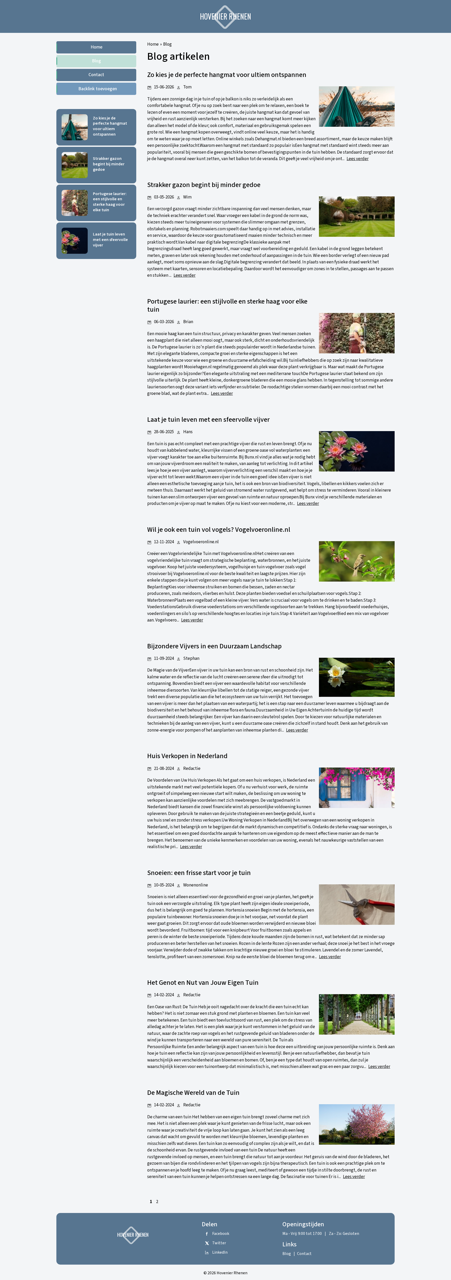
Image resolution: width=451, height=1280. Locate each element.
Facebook (220, 1233)
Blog (96, 61)
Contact (96, 74)
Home (96, 47)
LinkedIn (220, 1252)
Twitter (219, 1243)
